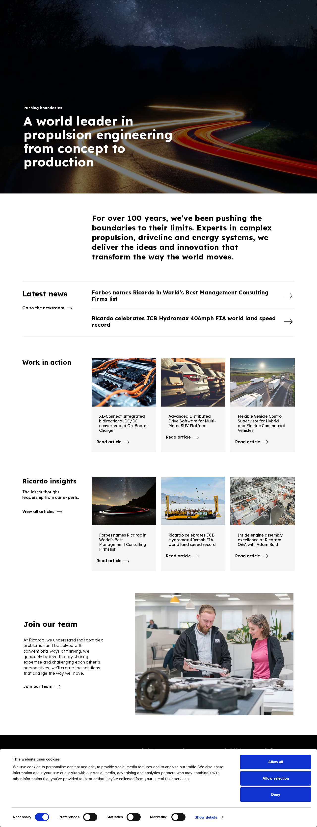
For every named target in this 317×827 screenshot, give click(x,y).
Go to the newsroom (43, 307)
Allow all (275, 762)
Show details (206, 817)
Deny (275, 794)
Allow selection (276, 778)
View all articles (38, 511)
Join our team (38, 686)
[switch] (90, 817)
